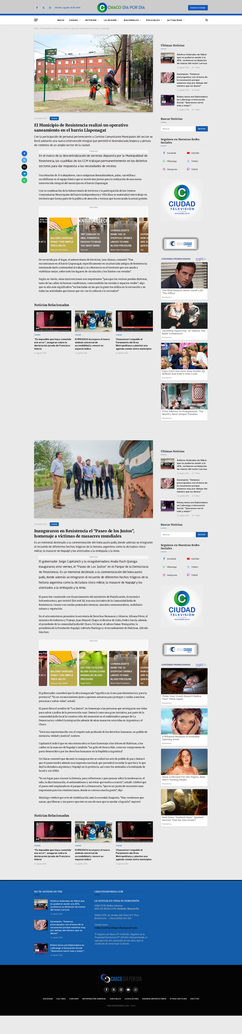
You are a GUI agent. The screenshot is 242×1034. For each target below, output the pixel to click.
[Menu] (36, 20)
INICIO (60, 20)
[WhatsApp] (24, 180)
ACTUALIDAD (174, 20)
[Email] (24, 167)
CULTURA (61, 999)
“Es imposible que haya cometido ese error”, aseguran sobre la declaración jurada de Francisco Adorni (52, 344)
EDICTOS (194, 999)
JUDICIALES (115, 999)
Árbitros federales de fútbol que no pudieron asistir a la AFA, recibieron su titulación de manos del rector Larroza (192, 59)
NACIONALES (131, 20)
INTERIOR (91, 20)
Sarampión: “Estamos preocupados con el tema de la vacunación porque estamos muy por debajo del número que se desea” (192, 80)
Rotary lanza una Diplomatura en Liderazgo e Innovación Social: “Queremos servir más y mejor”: (192, 101)
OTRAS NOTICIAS (178, 999)
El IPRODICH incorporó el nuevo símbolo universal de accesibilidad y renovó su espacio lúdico (92, 344)
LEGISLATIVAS (132, 999)
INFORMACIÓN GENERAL (94, 999)
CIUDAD (73, 20)
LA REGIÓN (110, 20)
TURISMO (74, 999)
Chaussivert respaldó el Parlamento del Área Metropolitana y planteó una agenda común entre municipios (134, 344)
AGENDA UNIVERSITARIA (154, 999)
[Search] (206, 20)
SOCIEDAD (48, 999)
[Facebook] (24, 153)
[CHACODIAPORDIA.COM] (121, 7)
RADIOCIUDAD (197, 8)
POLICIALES (153, 20)
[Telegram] (24, 173)
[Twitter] (24, 160)
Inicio (36, 28)
